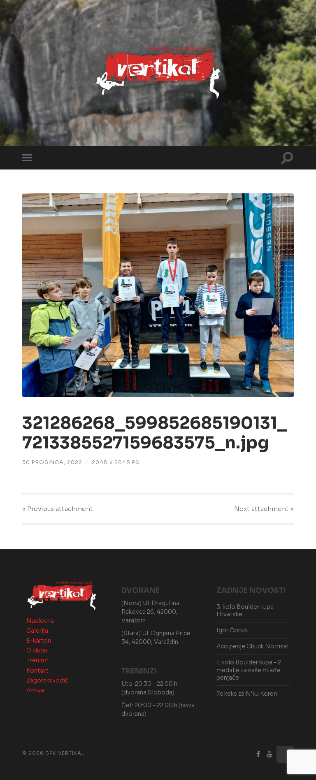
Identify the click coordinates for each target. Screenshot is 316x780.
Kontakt (37, 670)
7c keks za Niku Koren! (247, 693)
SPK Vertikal (64, 753)
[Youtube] (269, 754)
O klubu (36, 650)
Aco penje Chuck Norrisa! (252, 646)
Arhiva (35, 690)
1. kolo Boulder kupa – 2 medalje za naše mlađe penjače (248, 670)
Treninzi (37, 660)
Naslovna (40, 620)
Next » (264, 509)
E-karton (38, 640)
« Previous (57, 509)
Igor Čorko (231, 630)
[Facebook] (258, 754)
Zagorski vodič (47, 680)
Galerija (37, 630)
